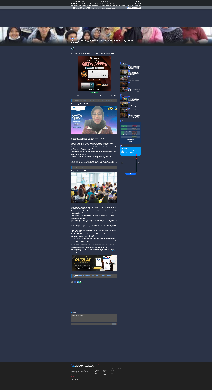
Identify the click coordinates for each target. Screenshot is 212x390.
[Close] (127, 187)
